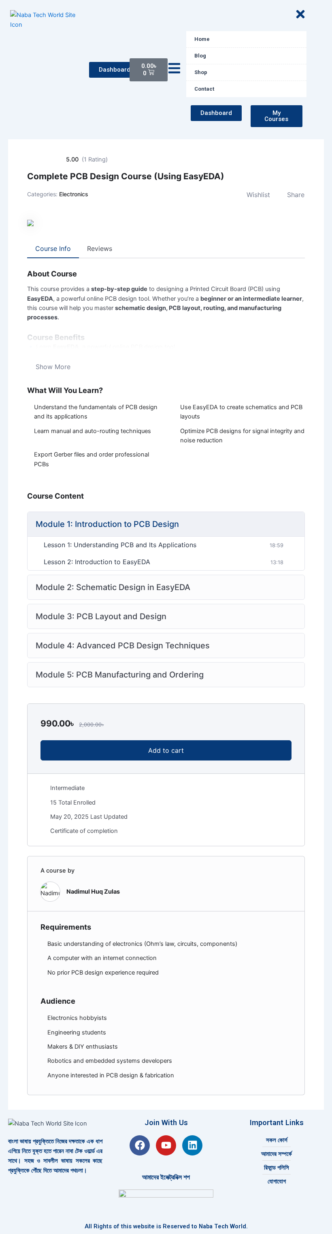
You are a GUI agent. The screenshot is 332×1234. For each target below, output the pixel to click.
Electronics (73, 194)
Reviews (99, 248)
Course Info (53, 248)
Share (295, 195)
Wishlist (258, 195)
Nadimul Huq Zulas (93, 891)
